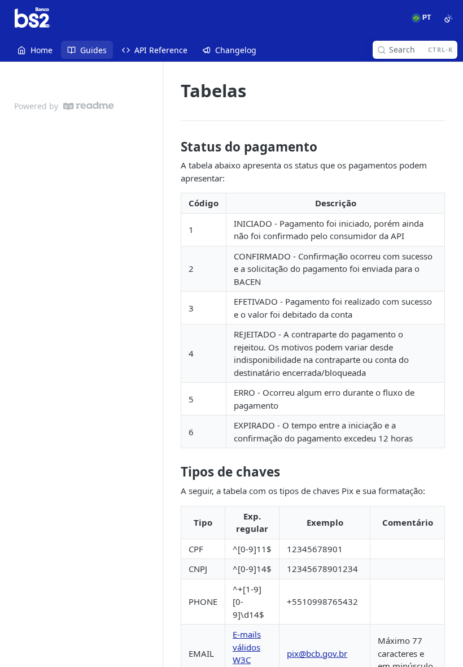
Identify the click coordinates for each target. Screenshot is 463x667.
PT (426, 17)
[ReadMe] (88, 106)
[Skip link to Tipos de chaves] (173, 472)
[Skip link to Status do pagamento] (173, 147)
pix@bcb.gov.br (317, 653)
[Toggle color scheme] (448, 19)
